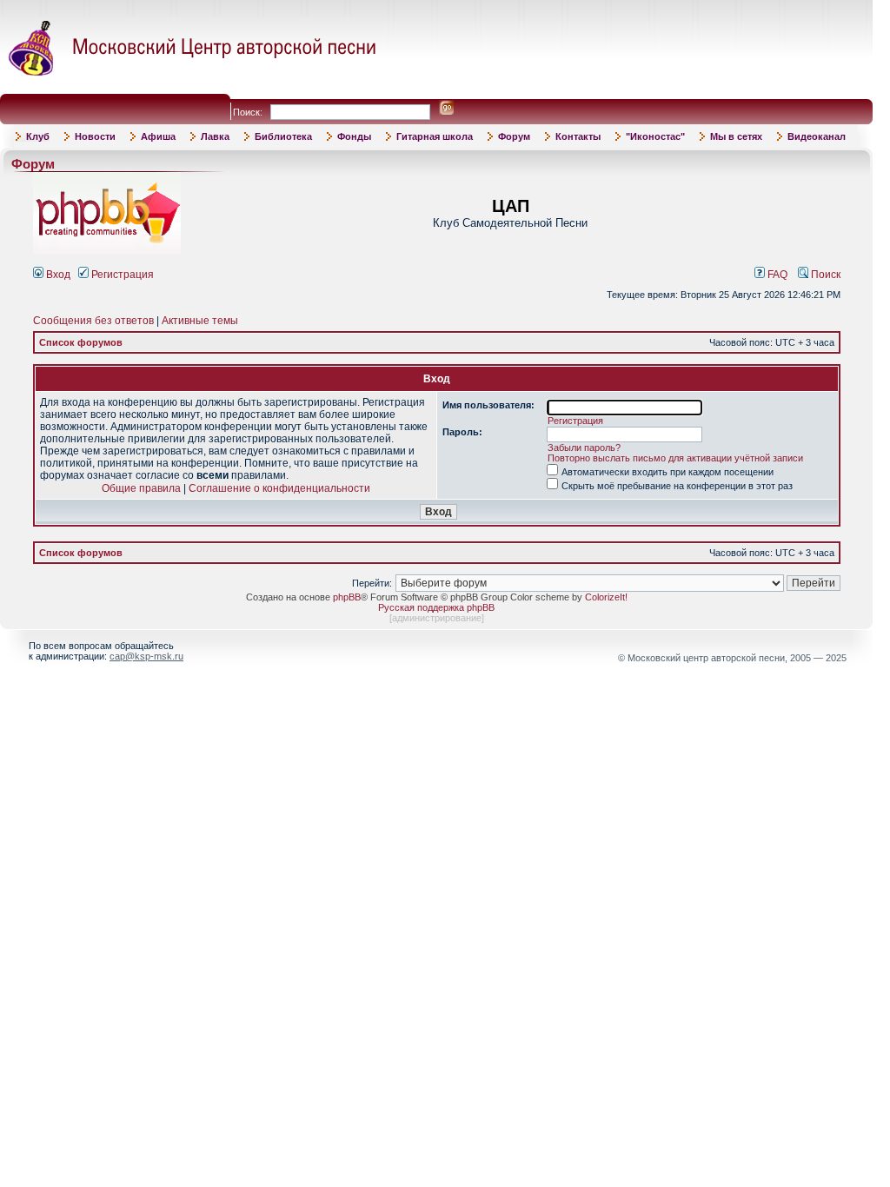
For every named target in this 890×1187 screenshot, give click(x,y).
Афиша (158, 136)
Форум (514, 136)
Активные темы (200, 321)
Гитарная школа (434, 136)
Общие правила (141, 488)
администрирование (437, 618)
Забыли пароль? (584, 447)
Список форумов (81, 342)
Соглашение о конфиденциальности (279, 488)
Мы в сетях (736, 136)
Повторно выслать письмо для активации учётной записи (675, 458)
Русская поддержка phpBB (436, 607)
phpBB (347, 597)
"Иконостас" (655, 136)
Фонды (354, 136)
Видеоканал (816, 136)
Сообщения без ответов (93, 321)
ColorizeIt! (606, 597)
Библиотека (283, 136)
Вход (56, 275)
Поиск (824, 275)
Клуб (38, 136)
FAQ (776, 275)
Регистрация (121, 275)
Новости (95, 136)
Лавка (215, 136)
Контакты (578, 136)
